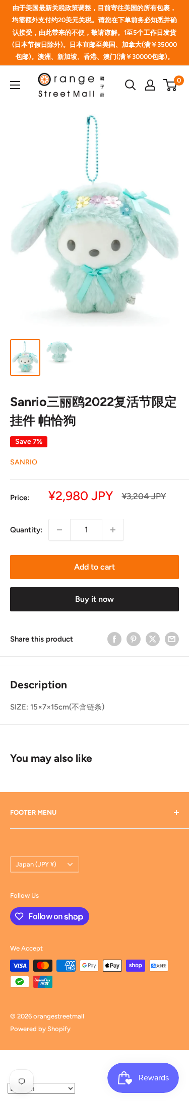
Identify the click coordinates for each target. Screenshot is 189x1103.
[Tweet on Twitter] (153, 639)
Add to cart (94, 567)
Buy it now (94, 599)
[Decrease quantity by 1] (59, 529)
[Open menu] (15, 85)
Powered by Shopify (40, 1029)
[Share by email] (172, 639)
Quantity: (26, 529)
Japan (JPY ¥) (36, 864)
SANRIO (23, 462)
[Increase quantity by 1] (112, 529)
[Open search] (130, 85)
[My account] (150, 85)
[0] (170, 85)
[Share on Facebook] (114, 639)
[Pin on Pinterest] (134, 639)
